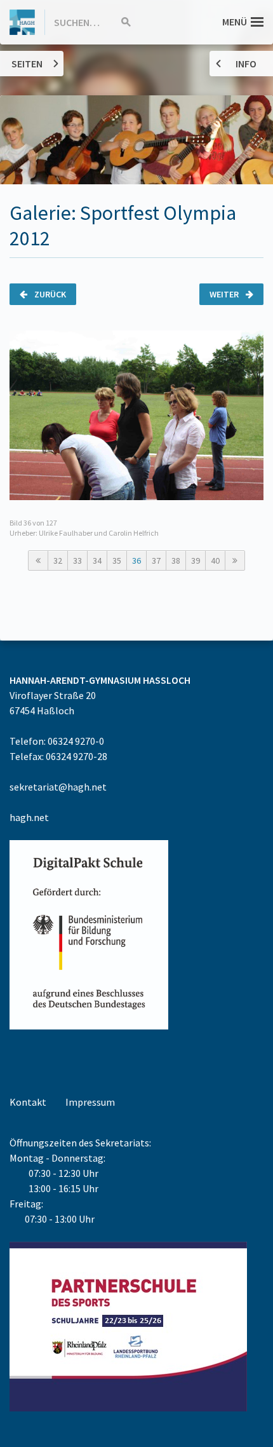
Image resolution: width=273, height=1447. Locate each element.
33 (77, 560)
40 (215, 560)
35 (116, 560)
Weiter (225, 294)
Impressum (90, 1102)
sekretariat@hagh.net (58, 786)
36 (136, 560)
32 (57, 560)
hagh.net (29, 817)
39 (195, 560)
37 (156, 560)
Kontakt (28, 1102)
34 (97, 560)
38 (175, 560)
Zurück (49, 294)
